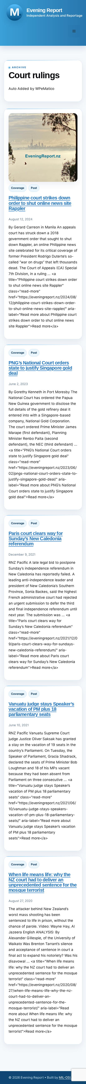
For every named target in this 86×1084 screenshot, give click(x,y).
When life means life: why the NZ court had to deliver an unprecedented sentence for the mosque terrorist (43, 882)
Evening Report (44, 10)
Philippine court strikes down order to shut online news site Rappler (40, 203)
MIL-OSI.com (68, 1077)
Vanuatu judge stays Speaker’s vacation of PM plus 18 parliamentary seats (41, 709)
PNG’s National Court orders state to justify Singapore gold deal (40, 368)
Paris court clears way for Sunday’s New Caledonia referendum (36, 538)
